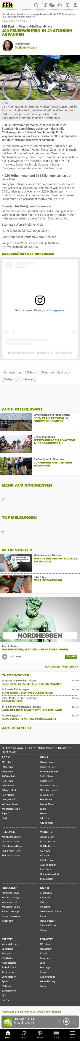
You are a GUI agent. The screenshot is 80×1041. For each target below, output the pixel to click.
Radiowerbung (47, 977)
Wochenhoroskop (11, 902)
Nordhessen (23, 14)
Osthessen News (11, 842)
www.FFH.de (24, 748)
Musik (24, 1038)
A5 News (45, 855)
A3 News (45, 851)
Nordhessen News (11, 837)
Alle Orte (45, 818)
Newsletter (46, 949)
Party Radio (8, 795)
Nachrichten (8, 14)
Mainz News (46, 776)
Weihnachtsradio (10, 804)
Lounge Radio (9, 799)
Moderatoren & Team (51, 911)
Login (43, 986)
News (44, 757)
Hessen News (47, 762)
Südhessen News (11, 855)
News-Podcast (47, 921)
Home (8, 1038)
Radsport (10, 379)
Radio (6, 757)
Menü (72, 1038)
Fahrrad (32, 372)
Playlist (44, 3)
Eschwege (27, 379)
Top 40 (5, 813)
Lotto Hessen (9, 977)
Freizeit (7, 939)
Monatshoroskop (11, 907)
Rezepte (6, 953)
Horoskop (9, 888)
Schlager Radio (9, 790)
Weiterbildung (47, 981)
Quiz (4, 995)
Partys (5, 1000)
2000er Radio (9, 776)
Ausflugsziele (9, 963)
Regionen (8, 832)
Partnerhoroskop (11, 916)
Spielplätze (7, 949)
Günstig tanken (48, 865)
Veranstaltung (13, 372)
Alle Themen (46, 823)
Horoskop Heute (11, 893)
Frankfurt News (48, 767)
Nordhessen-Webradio (60, 667)
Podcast (40, 1038)
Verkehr (46, 832)
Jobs (42, 963)
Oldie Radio (8, 786)
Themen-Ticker (15, 675)
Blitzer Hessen (47, 842)
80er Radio (7, 767)
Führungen (45, 967)
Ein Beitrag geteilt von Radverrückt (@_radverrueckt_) (40, 352)
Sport (43, 809)
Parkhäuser (46, 869)
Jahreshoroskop (10, 911)
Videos (43, 902)
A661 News (46, 860)
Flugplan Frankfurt (49, 874)
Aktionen (45, 897)
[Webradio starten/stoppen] (66, 1021)
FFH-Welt (46, 939)
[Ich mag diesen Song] (59, 1021)
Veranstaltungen (10, 944)
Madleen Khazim (26, 47)
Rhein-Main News (11, 851)
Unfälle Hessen (48, 846)
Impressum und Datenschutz (18, 1011)
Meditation (7, 958)
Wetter (60, 3)
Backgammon (9, 991)
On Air (44, 888)
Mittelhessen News (12, 846)
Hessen (62, 748)
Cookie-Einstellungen (49, 1011)
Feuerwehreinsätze (55, 372)
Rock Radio (7, 781)
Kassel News (47, 781)
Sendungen (46, 893)
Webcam (67, 3)
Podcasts (44, 916)
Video (56, 1038)
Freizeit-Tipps (9, 967)
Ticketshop (8, 972)
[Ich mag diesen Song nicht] (73, 1021)
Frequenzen (46, 958)
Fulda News (46, 799)
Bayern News (47, 804)
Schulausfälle (47, 879)
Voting (43, 930)
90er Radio (7, 772)
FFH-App (45, 944)
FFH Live (6, 762)
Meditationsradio (11, 809)
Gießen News (47, 795)
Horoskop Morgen (11, 897)
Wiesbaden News (49, 772)
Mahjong (6, 986)
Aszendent (7, 921)
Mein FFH (75, 3)
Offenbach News (49, 790)
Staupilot (52, 3)
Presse (43, 972)
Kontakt (44, 953)
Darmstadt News (49, 786)
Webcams (45, 907)
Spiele (5, 981)
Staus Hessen (47, 837)
